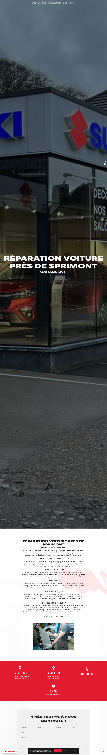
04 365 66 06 (87, 677)
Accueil (34, 3)
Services (65, 3)
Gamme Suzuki (42, 3)
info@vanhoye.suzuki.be (53, 694)
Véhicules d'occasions (54, 3)
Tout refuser (65, 750)
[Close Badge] (17, 750)
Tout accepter (58, 750)
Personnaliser (73, 750)
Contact (72, 3)
